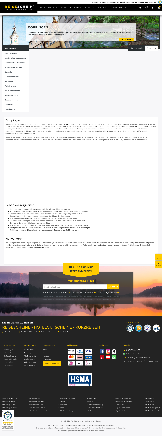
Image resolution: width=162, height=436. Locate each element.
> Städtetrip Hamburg (9, 398)
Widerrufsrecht (10, 362)
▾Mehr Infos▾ (126, 40)
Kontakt (46, 356)
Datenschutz (9, 365)
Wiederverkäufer (30, 356)
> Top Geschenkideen (122, 408)
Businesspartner (30, 353)
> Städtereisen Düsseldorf (38, 411)
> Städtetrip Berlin (8, 401)
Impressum (47, 359)
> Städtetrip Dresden (9, 408)
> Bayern (90, 401)
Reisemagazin (9, 350)
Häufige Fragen (10, 353)
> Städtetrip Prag (35, 398)
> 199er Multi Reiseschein (123, 401)
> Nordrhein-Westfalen (95, 408)
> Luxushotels (91, 398)
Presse (45, 353)
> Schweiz (62, 401)
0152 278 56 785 (133, 354)
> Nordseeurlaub (149, 398)
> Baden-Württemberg (95, 404)
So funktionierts (10, 356)
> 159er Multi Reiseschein (123, 398)
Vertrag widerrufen (52, 364)
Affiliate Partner (30, 362)
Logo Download (30, 365)
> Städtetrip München (10, 404)
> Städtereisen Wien (36, 404)
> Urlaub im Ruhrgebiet (152, 408)
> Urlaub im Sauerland (151, 411)
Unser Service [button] (9, 345)
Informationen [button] (49, 345)
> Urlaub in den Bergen (67, 411)
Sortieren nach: (136, 48)
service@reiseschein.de (138, 357)
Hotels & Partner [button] (30, 345)
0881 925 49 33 (133, 350)
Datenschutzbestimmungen (107, 296)
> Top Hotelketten (121, 411)
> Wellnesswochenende (67, 398)
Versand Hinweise (10, 359)
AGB (80, 296)
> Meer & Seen (120, 404)
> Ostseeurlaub (149, 401)
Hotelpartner (29, 350)
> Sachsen (90, 411)
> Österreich (63, 404)
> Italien (61, 408)
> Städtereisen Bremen (37, 408)
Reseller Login (29, 359)
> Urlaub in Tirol (149, 404)
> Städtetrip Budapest (36, 401)
